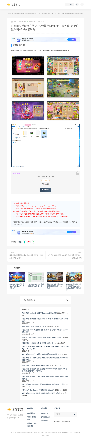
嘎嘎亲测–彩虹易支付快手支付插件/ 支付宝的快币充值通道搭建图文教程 (45, 359)
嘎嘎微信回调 (45, 417)
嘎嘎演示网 (44, 421)
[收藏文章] (20, 242)
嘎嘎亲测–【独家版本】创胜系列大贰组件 (37, 343)
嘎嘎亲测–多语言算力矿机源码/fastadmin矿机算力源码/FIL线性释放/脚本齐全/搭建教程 (44, 370)
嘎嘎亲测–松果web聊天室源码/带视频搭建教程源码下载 (43, 384)
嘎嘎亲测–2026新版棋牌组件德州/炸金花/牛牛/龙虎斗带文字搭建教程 (45, 331)
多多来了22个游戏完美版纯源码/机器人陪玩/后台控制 (42, 338)
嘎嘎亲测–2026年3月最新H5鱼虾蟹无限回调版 (39, 354)
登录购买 (46, 189)
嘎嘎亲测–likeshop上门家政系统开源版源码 (38, 390)
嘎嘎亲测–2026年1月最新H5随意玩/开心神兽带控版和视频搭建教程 (45, 378)
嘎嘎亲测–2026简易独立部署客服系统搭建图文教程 (41, 393)
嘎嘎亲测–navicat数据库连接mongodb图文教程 (39, 313)
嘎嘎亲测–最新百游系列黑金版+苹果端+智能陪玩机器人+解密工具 (45, 320)
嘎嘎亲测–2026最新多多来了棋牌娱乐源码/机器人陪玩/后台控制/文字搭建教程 (45, 348)
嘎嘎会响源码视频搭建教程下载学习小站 (27, 13)
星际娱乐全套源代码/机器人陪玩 (34, 326)
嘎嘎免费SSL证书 (31, 418)
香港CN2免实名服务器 (32, 425)
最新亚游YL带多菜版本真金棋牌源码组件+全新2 (55, 286)
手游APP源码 (56, 13)
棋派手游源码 (46, 13)
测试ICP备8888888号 (64, 432)
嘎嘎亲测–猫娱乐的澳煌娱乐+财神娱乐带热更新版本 (16, 286)
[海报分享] (33, 242)
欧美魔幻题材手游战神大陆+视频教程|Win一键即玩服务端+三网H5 (26, 257)
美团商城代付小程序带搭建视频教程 (35, 365)
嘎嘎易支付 (44, 413)
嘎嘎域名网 (31, 413)
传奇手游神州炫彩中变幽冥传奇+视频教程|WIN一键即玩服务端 (64, 257)
